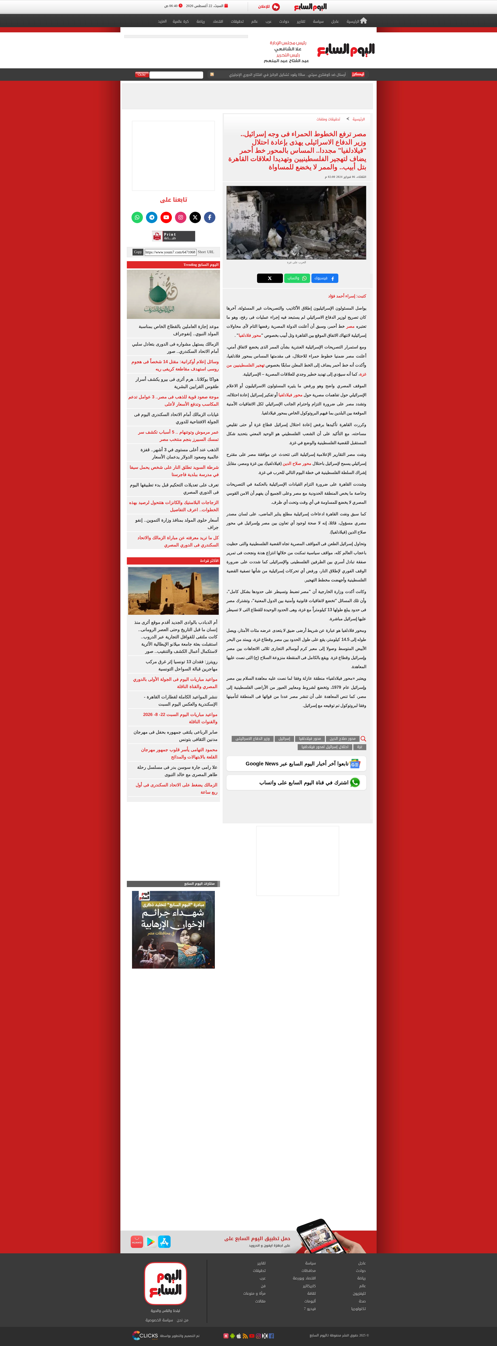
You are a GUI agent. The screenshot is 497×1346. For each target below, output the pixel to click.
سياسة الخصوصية (159, 1320)
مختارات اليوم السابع (199, 884)
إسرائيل (284, 739)
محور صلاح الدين (297, 463)
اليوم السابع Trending (201, 264)
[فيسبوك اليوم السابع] (209, 217)
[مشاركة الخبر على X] (270, 278)
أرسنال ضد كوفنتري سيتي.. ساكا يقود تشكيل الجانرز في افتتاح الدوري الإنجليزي (287, 74)
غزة (359, 747)
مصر (350, 326)
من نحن (182, 1320)
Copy (138, 252)
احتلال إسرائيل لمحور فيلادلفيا (325, 747)
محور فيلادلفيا (290, 395)
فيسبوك (321, 278)
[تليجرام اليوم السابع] (151, 217)
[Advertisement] (248, 1177)
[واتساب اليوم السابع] (137, 217)
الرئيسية (359, 119)
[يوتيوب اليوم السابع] (166, 217)
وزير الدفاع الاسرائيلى (253, 739)
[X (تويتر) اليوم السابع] (195, 217)
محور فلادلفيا (250, 335)
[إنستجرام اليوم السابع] (180, 217)
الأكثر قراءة (209, 561)
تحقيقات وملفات (328, 119)
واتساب (293, 278)
